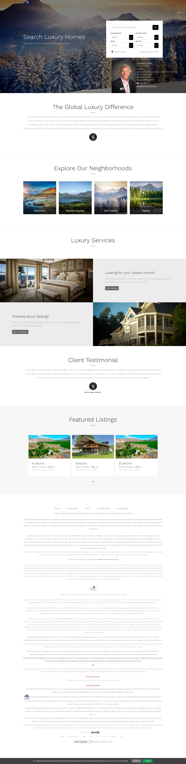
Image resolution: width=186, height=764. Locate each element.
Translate (109, 742)
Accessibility (73, 508)
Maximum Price (141, 33)
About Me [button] (127, 3)
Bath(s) (138, 41)
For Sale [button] (118, 3)
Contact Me (142, 83)
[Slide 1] (83, 90)
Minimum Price (115, 33)
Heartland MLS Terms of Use (107, 559)
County (91, 736)
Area (121, 736)
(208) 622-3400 (149, 80)
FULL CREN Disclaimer (93, 676)
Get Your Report (20, 332)
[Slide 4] (95, 90)
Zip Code (104, 736)
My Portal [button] (136, 3)
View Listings (111, 288)
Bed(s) (112, 41)
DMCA (87, 508)
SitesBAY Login (122, 508)
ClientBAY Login (103, 508)
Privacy (57, 508)
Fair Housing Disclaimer (93, 685)
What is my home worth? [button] (151, 3)
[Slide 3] (91, 90)
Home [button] (110, 3)
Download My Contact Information (146, 86)
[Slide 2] (87, 90)
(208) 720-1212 (146, 77)
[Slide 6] (102, 90)
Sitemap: (63, 736)
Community (113, 736)
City (97, 736)
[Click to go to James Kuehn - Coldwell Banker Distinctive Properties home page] (27, 3)
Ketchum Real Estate (74, 736)
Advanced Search (147, 52)
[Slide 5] (98, 90)
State (84, 736)
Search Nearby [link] (120, 52)
